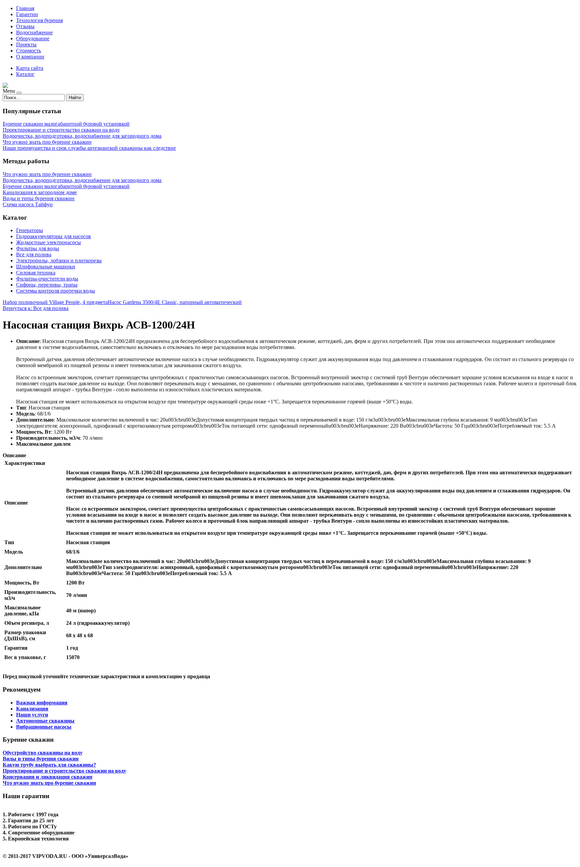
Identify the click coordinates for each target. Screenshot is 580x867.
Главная (25, 8)
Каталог (25, 74)
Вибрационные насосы (43, 727)
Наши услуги (32, 715)
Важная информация (41, 702)
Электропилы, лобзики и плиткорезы (59, 260)
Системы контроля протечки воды (55, 291)
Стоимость (28, 50)
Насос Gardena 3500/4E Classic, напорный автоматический (175, 302)
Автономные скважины (45, 721)
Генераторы (29, 230)
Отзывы (25, 26)
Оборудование (32, 38)
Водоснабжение (34, 32)
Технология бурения (39, 20)
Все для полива (33, 254)
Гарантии (27, 14)
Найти (75, 97)
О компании (30, 56)
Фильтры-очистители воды (47, 278)
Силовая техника (35, 272)
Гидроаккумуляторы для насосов (53, 236)
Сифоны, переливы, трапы (47, 285)
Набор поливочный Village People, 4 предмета (55, 302)
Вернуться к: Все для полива (35, 308)
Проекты (26, 44)
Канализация (32, 708)
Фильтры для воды (37, 248)
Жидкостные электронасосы (48, 242)
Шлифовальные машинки (45, 266)
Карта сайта (29, 68)
